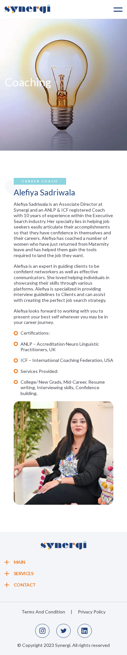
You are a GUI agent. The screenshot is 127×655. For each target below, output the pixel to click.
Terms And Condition (43, 611)
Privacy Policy (92, 611)
